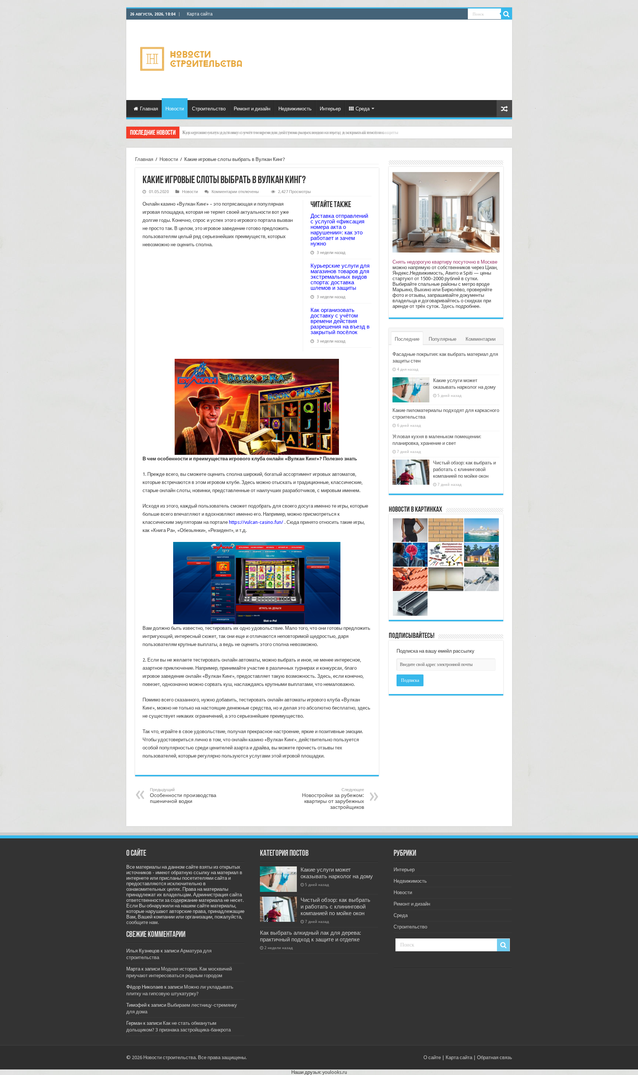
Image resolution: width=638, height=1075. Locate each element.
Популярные (442, 339)
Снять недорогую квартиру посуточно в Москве (444, 262)
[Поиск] (506, 14)
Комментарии (480, 339)
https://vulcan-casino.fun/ (256, 522)
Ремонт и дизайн (252, 108)
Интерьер (330, 108)
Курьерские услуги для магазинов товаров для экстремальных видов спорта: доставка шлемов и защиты (340, 276)
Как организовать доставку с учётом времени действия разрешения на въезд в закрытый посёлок (283, 132)
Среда (363, 108)
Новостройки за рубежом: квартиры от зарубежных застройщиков (333, 798)
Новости (174, 108)
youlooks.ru (334, 1072)
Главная (149, 108)
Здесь (448, 306)
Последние (407, 339)
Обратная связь (494, 1057)
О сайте (432, 1057)
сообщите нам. (142, 922)
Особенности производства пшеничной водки (183, 795)
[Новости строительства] (192, 59)
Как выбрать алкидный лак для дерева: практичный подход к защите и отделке (310, 936)
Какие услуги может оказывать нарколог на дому (337, 873)
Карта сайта (200, 14)
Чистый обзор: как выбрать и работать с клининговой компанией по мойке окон (464, 469)
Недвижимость (295, 108)
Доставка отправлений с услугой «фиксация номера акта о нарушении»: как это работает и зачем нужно (339, 230)
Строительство (209, 108)
